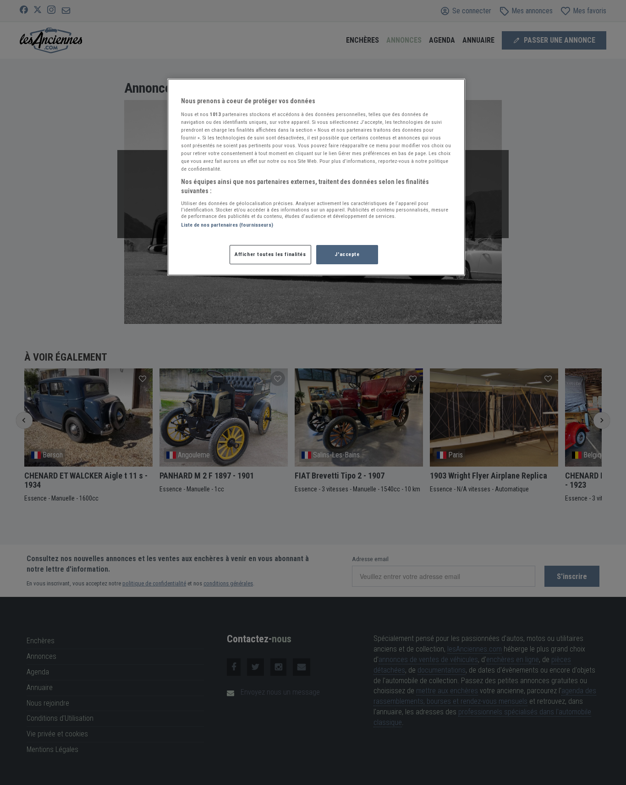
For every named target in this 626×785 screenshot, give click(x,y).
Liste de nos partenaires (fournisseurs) (227, 225)
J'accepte (347, 254)
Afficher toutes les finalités (270, 254)
